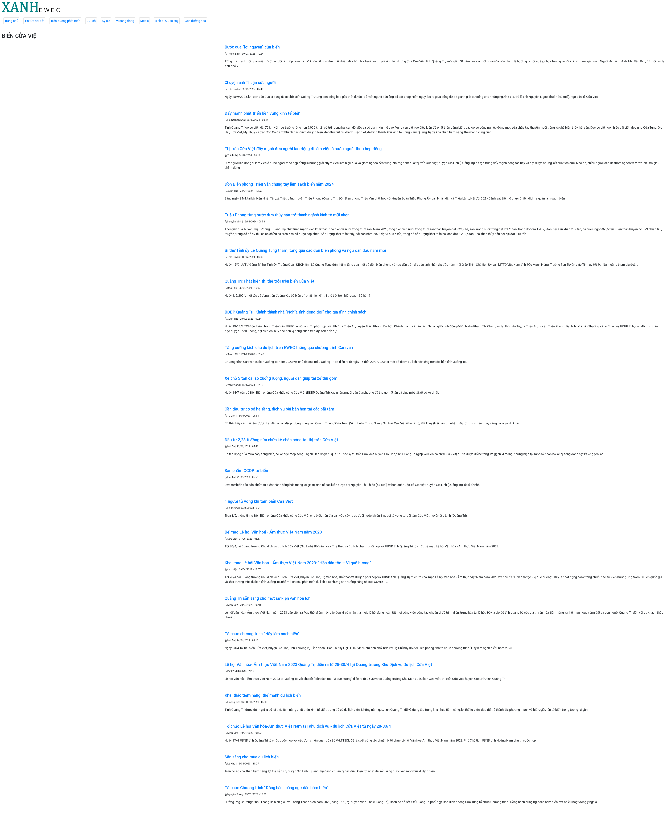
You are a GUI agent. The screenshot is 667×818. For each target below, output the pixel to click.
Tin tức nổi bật (34, 21)
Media (144, 21)
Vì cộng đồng (125, 21)
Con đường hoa (195, 21)
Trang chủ (11, 21)
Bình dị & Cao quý (167, 21)
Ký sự (106, 21)
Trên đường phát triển (65, 21)
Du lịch (91, 21)
